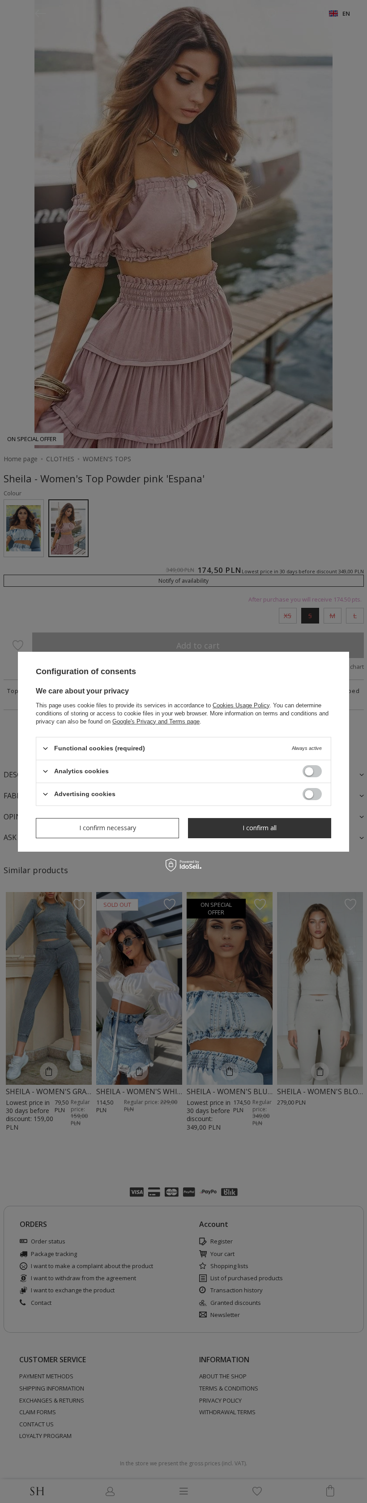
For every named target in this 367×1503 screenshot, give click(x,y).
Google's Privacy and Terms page (156, 721)
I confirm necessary (107, 827)
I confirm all (260, 827)
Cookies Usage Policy (241, 705)
